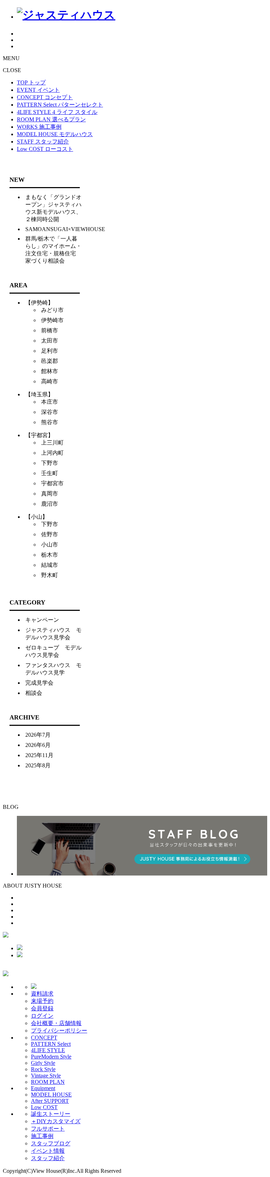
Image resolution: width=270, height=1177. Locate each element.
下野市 (49, 463)
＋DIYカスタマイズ (56, 1121)
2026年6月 (38, 745)
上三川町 (52, 443)
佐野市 (49, 534)
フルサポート (48, 1129)
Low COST (44, 1107)
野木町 (49, 575)
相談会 (33, 693)
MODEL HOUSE (51, 1095)
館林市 (49, 371)
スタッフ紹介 (48, 1158)
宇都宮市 (52, 483)
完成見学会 (39, 683)
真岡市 (49, 494)
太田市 (49, 341)
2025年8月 (38, 765)
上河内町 (52, 453)
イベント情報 (48, 1151)
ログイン (42, 1016)
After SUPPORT (50, 1101)
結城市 (49, 565)
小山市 (49, 545)
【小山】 (36, 517)
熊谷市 (49, 422)
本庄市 (49, 402)
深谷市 (49, 412)
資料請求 (42, 994)
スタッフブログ (50, 1143)
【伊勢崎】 (39, 303)
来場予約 (42, 1001)
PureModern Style (51, 1057)
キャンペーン (42, 620)
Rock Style (43, 1069)
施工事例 (42, 1136)
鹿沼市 (49, 504)
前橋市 (49, 330)
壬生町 (49, 473)
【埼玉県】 (39, 394)
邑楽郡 (49, 361)
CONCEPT (44, 1038)
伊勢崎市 (52, 320)
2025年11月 (39, 755)
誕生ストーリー (50, 1114)
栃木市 (49, 555)
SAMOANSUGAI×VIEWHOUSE (65, 229)
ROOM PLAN (48, 1082)
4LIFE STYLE (48, 1050)
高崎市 (49, 381)
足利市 (49, 351)
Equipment (43, 1088)
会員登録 (42, 1008)
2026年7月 (38, 735)
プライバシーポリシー (59, 1031)
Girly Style (43, 1063)
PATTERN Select (51, 1044)
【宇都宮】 (39, 435)
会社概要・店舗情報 (56, 1023)
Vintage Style (46, 1076)
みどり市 (52, 310)
